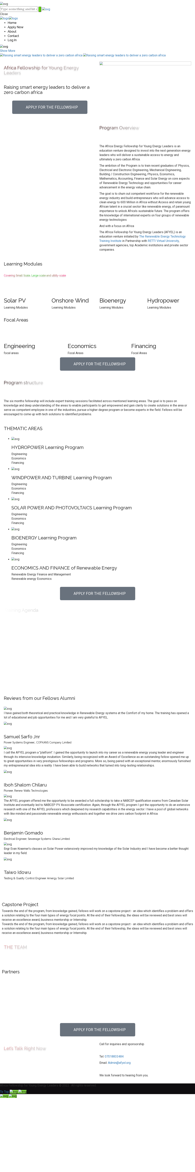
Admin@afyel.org (119, 1063)
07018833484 (114, 1056)
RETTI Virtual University (163, 241)
